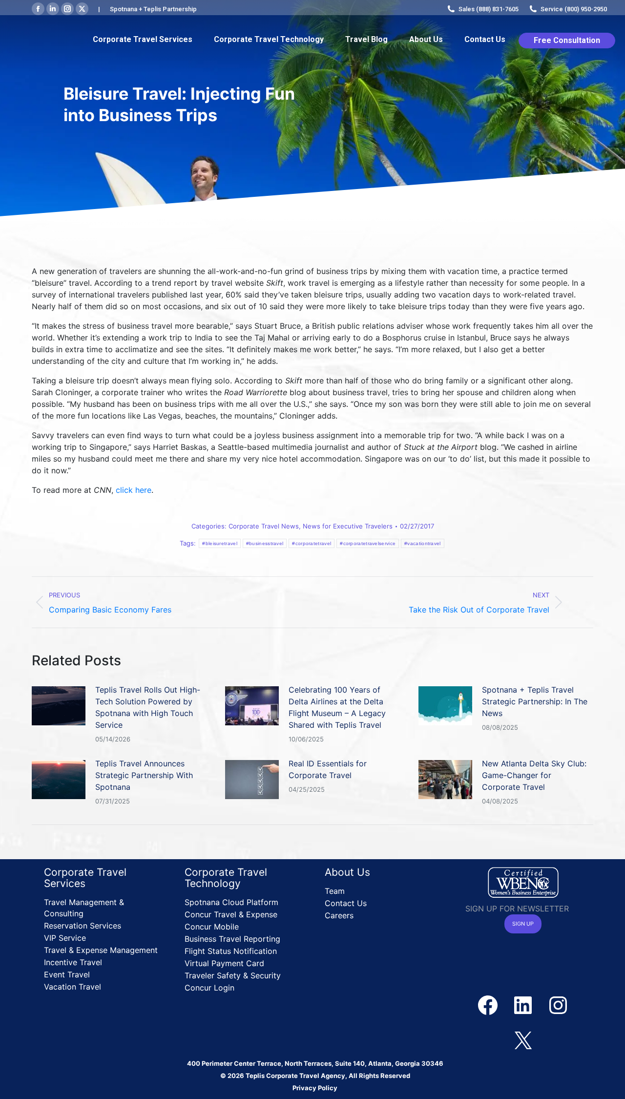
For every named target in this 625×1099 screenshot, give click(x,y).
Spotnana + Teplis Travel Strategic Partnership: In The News (534, 701)
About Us (347, 872)
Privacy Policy (314, 1088)
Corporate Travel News (264, 526)
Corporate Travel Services (85, 877)
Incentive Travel (73, 962)
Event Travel (67, 974)
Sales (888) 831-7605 (488, 9)
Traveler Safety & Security (233, 975)
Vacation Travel (72, 987)
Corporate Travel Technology (226, 877)
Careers (339, 915)
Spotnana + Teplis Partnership (153, 9)
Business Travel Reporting (232, 939)
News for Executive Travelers (348, 526)
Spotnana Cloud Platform (231, 902)
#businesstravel (265, 543)
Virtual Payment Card (224, 963)
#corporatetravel (311, 543)
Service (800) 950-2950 (574, 9)
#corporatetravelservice (368, 543)
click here (133, 490)
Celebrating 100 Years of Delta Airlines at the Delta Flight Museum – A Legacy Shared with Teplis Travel (337, 707)
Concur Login (209, 988)
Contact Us (346, 903)
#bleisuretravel (219, 543)
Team (335, 891)
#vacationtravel (422, 543)
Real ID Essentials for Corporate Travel (328, 769)
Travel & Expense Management (101, 950)
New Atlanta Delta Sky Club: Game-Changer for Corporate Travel (534, 775)
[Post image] (58, 705)
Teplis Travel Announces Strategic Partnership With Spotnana (144, 775)
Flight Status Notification (231, 951)
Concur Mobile (212, 926)
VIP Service (65, 938)
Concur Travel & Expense (231, 914)
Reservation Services (82, 925)
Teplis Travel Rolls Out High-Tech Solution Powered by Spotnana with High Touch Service (147, 707)
